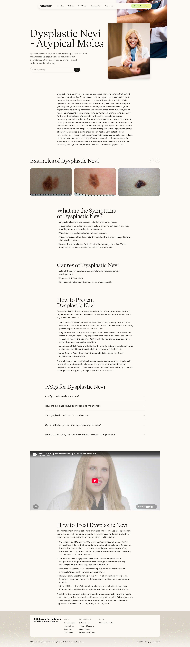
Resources (109, 6)
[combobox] (52, 70)
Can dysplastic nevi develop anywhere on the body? (73, 424)
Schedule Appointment (141, 6)
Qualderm (46, 642)
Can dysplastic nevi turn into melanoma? (67, 415)
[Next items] (157, 160)
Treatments (95, 6)
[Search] (77, 70)
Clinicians (71, 6)
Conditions (82, 6)
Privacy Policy (57, 642)
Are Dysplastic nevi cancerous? (62, 396)
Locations (60, 6)
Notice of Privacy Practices (73, 642)
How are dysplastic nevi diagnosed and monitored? (72, 405)
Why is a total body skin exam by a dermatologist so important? (80, 434)
